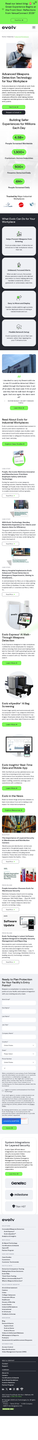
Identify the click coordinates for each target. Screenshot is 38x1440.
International (6, 1309)
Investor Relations (8, 1382)
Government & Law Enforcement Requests (17, 1340)
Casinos (5, 1290)
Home (4, 37)
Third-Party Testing (9, 1276)
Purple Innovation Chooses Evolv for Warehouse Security (18, 889)
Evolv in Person (9, 1330)
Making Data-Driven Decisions (12, 1271)
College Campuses (8, 1295)
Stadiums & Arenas (9, 1314)
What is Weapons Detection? (12, 1281)
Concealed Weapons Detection (13, 1229)
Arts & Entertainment (9, 1288)
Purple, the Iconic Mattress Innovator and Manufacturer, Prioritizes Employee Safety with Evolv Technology (18, 475)
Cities (4, 1292)
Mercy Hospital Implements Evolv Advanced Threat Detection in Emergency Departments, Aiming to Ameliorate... (18, 574)
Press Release (7, 885)
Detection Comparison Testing (13, 1269)
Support (5, 1366)
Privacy (5, 1404)
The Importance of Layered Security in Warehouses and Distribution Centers (18, 840)
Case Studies (6, 1257)
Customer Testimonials (10, 1262)
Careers (5, 1375)
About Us (5, 1373)
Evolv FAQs (6, 1274)
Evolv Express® (9, 1231)
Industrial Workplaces (10, 1307)
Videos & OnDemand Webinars (13, 1333)
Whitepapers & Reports (10, 1335)
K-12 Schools (6, 1312)
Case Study (6, 469)
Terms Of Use (14, 1404)
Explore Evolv (8, 1326)
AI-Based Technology (9, 1243)
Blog (3, 1321)
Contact (5, 1364)
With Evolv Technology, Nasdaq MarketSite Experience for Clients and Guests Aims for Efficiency (18, 524)
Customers (6, 1259)
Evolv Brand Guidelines (10, 1380)
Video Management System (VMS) (14, 1352)
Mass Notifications (8, 1349)
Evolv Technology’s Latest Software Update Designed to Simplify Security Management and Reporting (18, 938)
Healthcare (6, 1300)
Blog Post (6, 835)
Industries (10, 37)
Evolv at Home (9, 1328)
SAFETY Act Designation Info (12, 1406)
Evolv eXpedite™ (10, 1234)
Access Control (7, 1347)
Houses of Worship (8, 1302)
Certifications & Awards (10, 1245)
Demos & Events (8, 1323)
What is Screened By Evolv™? (12, 1278)
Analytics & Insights (9, 1236)
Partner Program (8, 1250)
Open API (5, 1248)
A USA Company (26, 1404)
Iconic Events (7, 1304)
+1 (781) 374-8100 (16, 1396)
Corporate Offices (8, 1297)
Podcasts (5, 1338)
